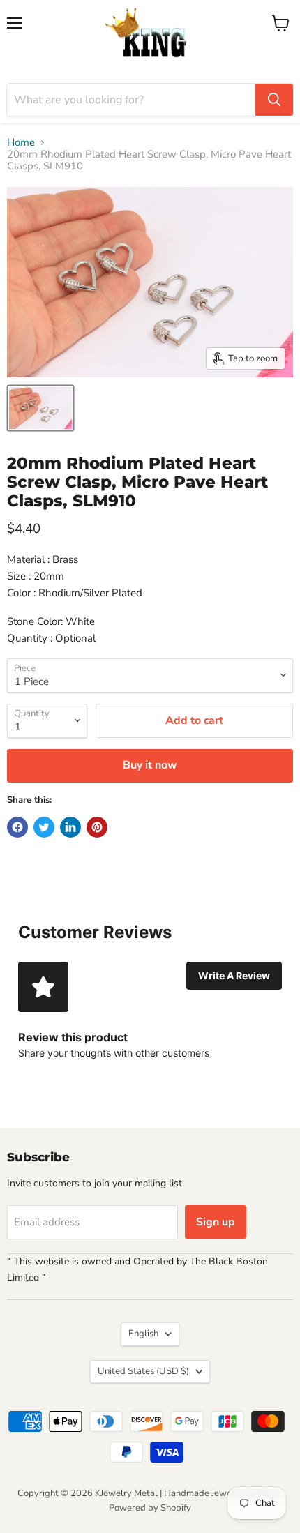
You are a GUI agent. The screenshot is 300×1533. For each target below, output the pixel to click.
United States (143, 1371)
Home (21, 143)
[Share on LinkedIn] (70, 827)
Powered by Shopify (150, 1508)
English (143, 1333)
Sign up (215, 1222)
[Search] (274, 100)
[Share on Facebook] (17, 827)
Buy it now (150, 765)
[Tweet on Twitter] (43, 827)
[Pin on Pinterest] (97, 827)
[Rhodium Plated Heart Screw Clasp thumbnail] (40, 408)
